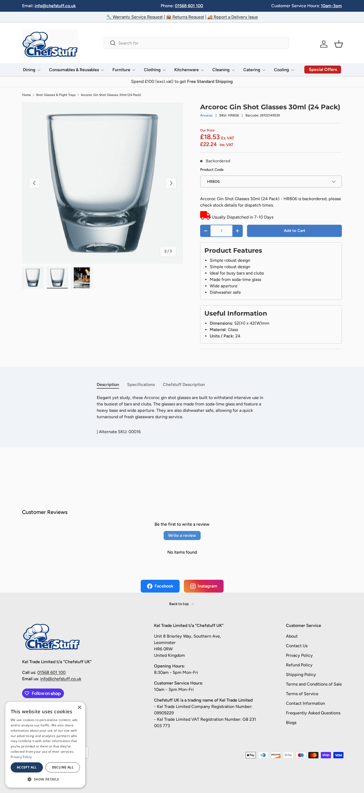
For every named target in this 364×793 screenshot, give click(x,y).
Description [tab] (108, 384)
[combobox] (196, 43)
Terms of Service (302, 693)
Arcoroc (206, 115)
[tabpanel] (182, 407)
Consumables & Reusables (74, 69)
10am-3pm (331, 5)
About (292, 636)
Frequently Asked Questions (313, 712)
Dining (29, 69)
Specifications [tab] (141, 384)
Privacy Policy (299, 655)
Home (26, 94)
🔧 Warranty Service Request (134, 16)
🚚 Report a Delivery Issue (232, 16)
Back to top (179, 604)
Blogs (291, 722)
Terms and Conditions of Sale (314, 684)
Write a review (182, 535)
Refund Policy (299, 664)
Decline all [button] (63, 767)
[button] (339, 44)
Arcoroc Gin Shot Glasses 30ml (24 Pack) (111, 94)
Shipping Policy (301, 674)
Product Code (212, 169)
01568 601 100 (189, 5)
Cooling (281, 69)
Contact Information (305, 703)
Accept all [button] (27, 767)
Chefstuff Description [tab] (184, 384)
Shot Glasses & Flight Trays (56, 94)
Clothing (152, 69)
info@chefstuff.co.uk (55, 5)
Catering (251, 69)
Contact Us (297, 645)
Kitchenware (186, 69)
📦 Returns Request (185, 16)
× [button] (79, 708)
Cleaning (221, 69)
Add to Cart (294, 230)
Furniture (121, 69)
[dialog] (45, 745)
